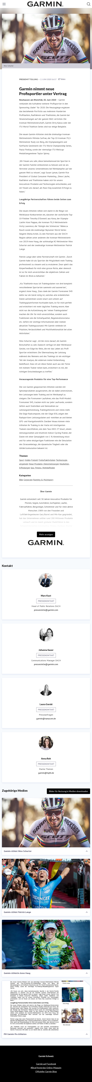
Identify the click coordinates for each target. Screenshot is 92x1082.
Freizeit (34, 460)
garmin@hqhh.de (46, 772)
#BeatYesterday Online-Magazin (46, 1067)
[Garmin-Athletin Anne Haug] (46, 944)
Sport (21, 460)
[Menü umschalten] (4, 4)
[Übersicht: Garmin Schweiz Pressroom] (45, 4)
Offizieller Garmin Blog (46, 1071)
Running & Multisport (43, 479)
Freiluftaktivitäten (47, 460)
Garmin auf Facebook (46, 1064)
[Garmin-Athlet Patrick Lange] (46, 883)
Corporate (28, 479)
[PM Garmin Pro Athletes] (46, 1005)
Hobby (28, 460)
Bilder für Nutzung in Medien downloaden (68, 791)
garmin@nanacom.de (46, 718)
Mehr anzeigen (46, 534)
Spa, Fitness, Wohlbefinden (43, 467)
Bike (21, 479)
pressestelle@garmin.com (46, 610)
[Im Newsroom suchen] (89, 4)
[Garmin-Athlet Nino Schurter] (46, 822)
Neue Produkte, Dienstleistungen (44, 464)
